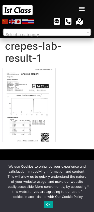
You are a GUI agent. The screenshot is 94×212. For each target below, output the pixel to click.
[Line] (57, 21)
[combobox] (47, 32)
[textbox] (47, 34)
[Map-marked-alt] (79, 21)
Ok (48, 204)
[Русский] (25, 21)
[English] (12, 21)
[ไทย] (31, 21)
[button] (82, 9)
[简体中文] (5, 21)
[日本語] (18, 21)
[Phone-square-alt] (68, 21)
